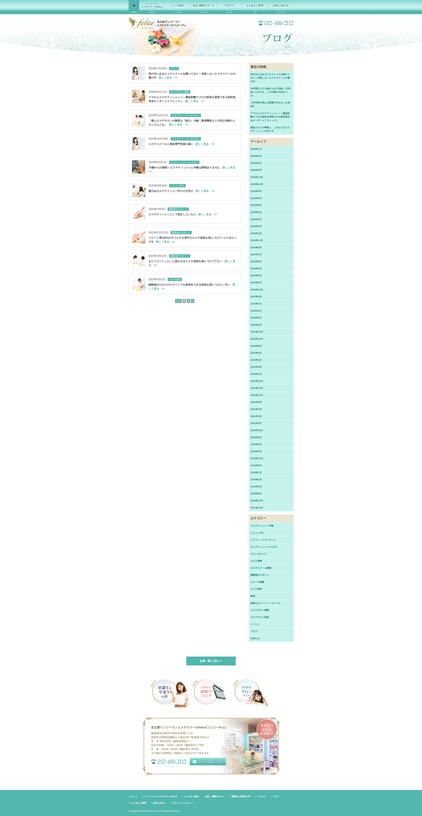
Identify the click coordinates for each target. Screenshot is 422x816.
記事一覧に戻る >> (211, 661)
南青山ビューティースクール (266, 603)
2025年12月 (257, 177)
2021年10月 (257, 395)
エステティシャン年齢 (262, 525)
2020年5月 (256, 437)
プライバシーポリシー (183, 803)
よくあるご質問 (138, 803)
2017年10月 (257, 507)
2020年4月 (256, 444)
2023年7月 (256, 303)
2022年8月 (256, 346)
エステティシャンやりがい (264, 546)
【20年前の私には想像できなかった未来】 (270, 104)
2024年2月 (256, 282)
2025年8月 (256, 191)
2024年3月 (256, 275)
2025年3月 (256, 219)
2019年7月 (256, 472)
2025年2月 (256, 226)
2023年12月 (257, 289)
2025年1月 (256, 233)
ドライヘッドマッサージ (263, 539)
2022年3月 (256, 367)
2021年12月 (257, 381)
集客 (253, 596)
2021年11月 (257, 388)
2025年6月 (256, 198)
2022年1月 (256, 374)
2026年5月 (256, 156)
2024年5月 (256, 261)
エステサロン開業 (260, 610)
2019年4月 (256, 493)
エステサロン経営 (260, 617)
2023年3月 (256, 310)
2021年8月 (256, 402)
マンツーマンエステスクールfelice (160, 796)
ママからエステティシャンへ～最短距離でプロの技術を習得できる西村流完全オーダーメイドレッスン (270, 117)
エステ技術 (256, 589)
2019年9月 (256, 465)
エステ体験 (256, 561)
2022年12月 (257, 331)
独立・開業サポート (215, 796)
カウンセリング (259, 553)
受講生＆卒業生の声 (241, 796)
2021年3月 (256, 423)
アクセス (261, 796)
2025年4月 (256, 212)
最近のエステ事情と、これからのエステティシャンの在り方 (270, 129)
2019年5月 (256, 486)
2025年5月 (256, 205)
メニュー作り (257, 532)
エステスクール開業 (261, 568)
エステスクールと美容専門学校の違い (181, 144)
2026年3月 (256, 170)
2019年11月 (257, 458)
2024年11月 (257, 240)
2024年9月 (256, 247)
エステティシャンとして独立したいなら (183, 214)
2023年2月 (256, 317)
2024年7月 (256, 254)
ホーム (134, 796)
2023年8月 (256, 296)
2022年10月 (257, 339)
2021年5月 (256, 416)
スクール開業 (257, 582)
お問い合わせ (159, 803)
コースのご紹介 (191, 796)
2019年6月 (256, 479)
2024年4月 (256, 268)
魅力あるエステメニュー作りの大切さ (181, 190)
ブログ (254, 631)
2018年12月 (257, 500)
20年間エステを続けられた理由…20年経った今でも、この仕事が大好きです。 (270, 92)
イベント (255, 624)
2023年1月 (256, 324)
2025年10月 (257, 184)
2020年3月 (256, 451)
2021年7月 (256, 409)
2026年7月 (256, 149)
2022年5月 (256, 353)
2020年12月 (257, 430)
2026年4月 (256, 163)
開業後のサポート (260, 575)
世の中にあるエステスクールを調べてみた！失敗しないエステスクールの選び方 (270, 78)
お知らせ (255, 638)
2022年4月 (256, 360)
